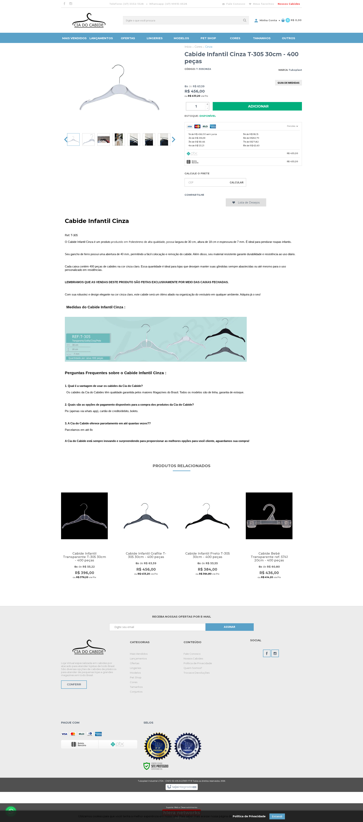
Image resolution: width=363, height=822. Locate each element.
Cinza (208, 46)
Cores (198, 46)
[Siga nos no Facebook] (64, 4)
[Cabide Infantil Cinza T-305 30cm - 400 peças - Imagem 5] (134, 139)
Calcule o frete (197, 173)
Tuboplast (295, 70)
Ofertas (134, 663)
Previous (66, 139)
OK (236, 182)
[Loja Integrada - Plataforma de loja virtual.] (181, 787)
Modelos (135, 672)
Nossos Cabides (289, 3)
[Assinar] (230, 627)
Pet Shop (135, 677)
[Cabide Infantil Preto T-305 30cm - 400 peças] (207, 537)
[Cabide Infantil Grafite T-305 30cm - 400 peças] (146, 537)
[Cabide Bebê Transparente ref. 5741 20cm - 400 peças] (269, 537)
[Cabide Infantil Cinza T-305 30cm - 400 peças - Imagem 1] (73, 139)
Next (173, 139)
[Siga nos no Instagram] (71, 4)
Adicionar (258, 106)
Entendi (277, 816)
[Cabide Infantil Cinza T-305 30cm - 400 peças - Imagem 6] (149, 139)
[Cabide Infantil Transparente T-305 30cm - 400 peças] (84, 537)
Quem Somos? (193, 667)
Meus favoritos (263, 3)
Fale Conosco (235, 3)
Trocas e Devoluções (196, 672)
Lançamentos (138, 658)
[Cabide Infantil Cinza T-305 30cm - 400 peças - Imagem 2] (88, 139)
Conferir (74, 684)
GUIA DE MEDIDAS (288, 82)
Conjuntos (136, 691)
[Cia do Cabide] (89, 20)
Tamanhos (136, 686)
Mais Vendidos (138, 653)
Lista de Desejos (248, 202)
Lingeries (135, 667)
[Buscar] (244, 20)
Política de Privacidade (198, 663)
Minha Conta (268, 20)
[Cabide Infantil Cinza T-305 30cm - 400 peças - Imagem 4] (118, 139)
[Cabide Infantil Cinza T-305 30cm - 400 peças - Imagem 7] (164, 139)
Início (188, 46)
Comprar (84, 587)
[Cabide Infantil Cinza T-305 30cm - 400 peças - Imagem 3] (103, 139)
